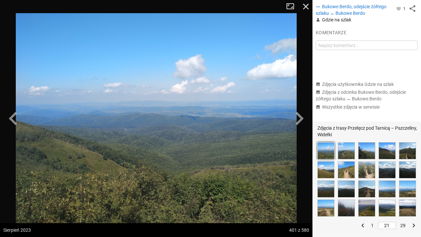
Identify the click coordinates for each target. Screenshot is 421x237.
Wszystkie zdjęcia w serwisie (351, 107)
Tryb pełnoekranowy (292, 6)
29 (403, 225)
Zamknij (305, 6)
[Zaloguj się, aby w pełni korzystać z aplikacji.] (399, 8)
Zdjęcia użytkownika (358, 84)
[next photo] (299, 118)
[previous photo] (13, 118)
